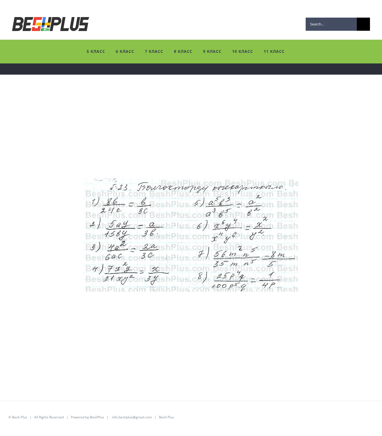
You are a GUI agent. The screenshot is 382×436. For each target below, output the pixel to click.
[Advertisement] (176, 139)
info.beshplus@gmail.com (132, 417)
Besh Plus (19, 417)
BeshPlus (97, 417)
